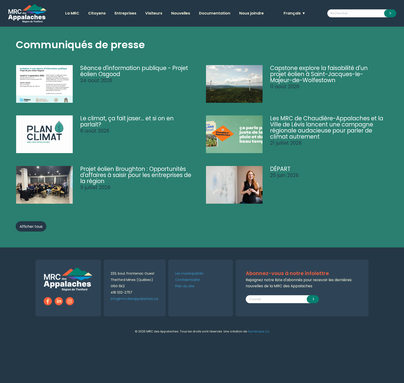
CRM (112, 349)
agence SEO (42, 349)
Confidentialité (187, 279)
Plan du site (184, 286)
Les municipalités (189, 273)
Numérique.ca (258, 331)
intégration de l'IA (61, 349)
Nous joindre (251, 13)
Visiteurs (153, 13)
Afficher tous (31, 226)
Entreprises (125, 13)
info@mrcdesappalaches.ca (134, 298)
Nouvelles (180, 13)
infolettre (121, 349)
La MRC (72, 13)
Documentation (214, 13)
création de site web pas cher (91, 349)
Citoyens (97, 13)
